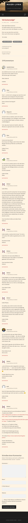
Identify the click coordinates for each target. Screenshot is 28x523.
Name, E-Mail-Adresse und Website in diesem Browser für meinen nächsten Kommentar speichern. (13, 501)
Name (3, 479)
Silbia (8, 158)
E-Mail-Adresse (6, 486)
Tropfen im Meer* (6, 53)
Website (4, 493)
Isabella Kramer (10, 67)
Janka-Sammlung (7, 41)
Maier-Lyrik (14, 4)
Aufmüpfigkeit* (7, 47)
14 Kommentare (14, 22)
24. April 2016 (5, 22)
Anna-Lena (9, 329)
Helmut (8, 184)
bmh (8, 386)
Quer (8, 135)
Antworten (5, 84)
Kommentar (5, 463)
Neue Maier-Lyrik (18, 41)
